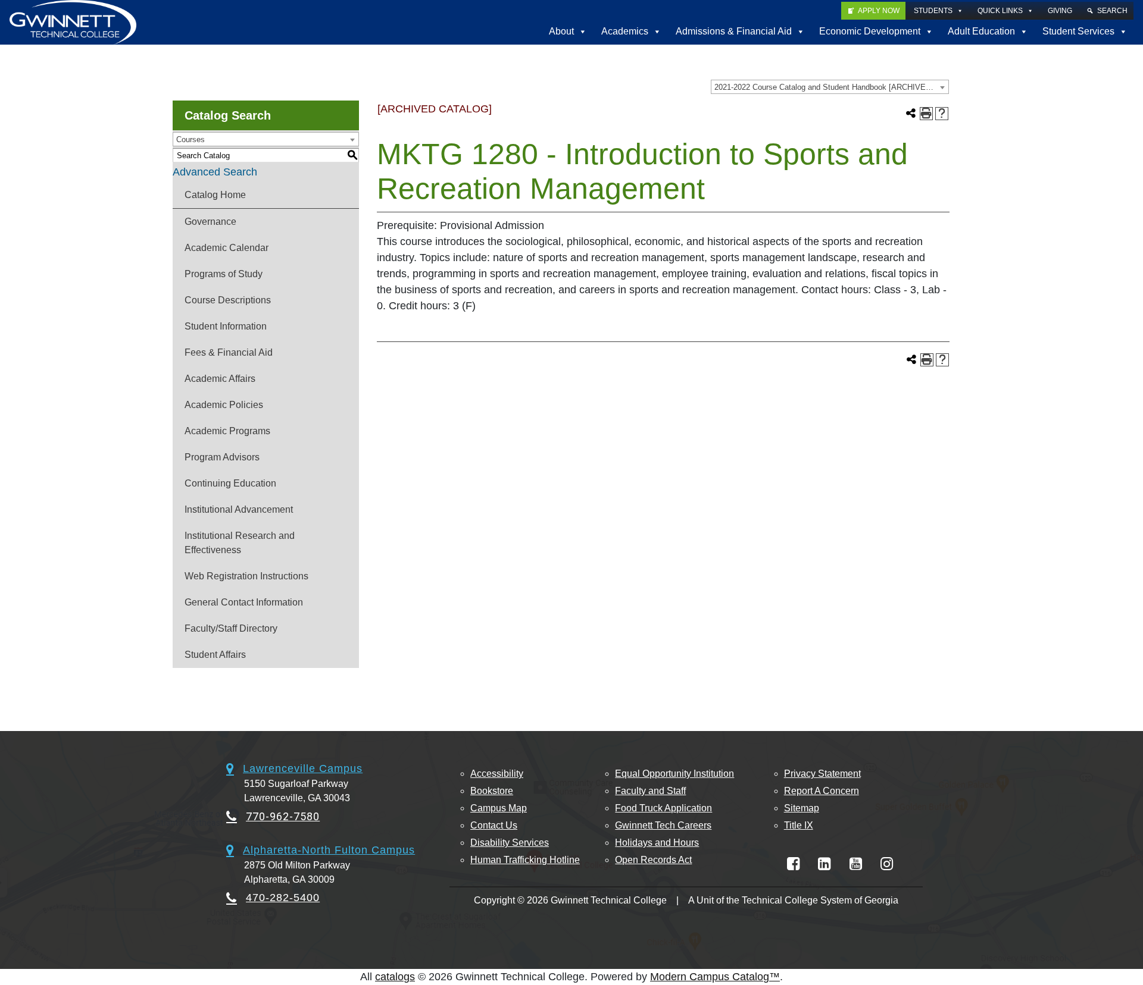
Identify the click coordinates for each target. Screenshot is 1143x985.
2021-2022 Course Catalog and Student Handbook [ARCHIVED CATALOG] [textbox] (831, 87)
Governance (210, 222)
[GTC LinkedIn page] (824, 864)
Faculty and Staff (650, 791)
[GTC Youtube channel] (856, 864)
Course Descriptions (228, 300)
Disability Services (509, 842)
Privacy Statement (822, 773)
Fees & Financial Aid (229, 352)
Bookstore (491, 791)
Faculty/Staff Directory (231, 628)
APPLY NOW (879, 11)
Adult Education (981, 31)
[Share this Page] (910, 113)
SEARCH (1112, 11)
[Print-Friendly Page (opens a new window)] (926, 113)
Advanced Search (215, 172)
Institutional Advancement (239, 509)
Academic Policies (224, 405)
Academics (624, 31)
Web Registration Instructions (246, 576)
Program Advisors (222, 457)
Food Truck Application (663, 808)
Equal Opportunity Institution (674, 773)
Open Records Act (653, 860)
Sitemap (801, 808)
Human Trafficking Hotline (525, 860)
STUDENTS (933, 11)
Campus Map (498, 808)
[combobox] (830, 87)
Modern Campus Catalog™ (715, 977)
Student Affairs (215, 655)
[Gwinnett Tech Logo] (73, 22)
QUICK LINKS (1000, 11)
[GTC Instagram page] (886, 864)
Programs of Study (224, 274)
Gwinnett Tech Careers (663, 825)
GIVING (1060, 11)
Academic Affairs (220, 379)
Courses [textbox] (190, 139)
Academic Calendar (226, 248)
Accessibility (496, 773)
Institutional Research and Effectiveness (240, 543)
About (561, 31)
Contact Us (493, 825)
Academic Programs (227, 431)
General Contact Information (244, 602)
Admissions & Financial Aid (734, 31)
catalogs (395, 977)
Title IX (798, 825)
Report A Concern (821, 791)
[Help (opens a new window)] (941, 113)
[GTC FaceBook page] (793, 864)
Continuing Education (230, 483)
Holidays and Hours (657, 842)
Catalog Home (215, 195)
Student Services (1078, 31)
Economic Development (869, 31)
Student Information (226, 326)
